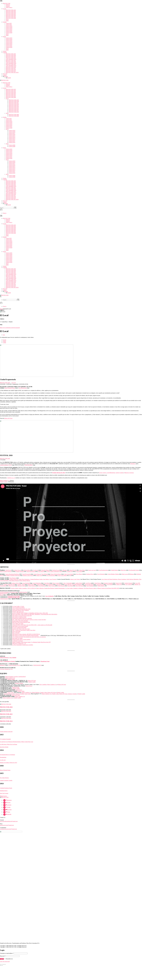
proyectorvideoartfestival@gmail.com (9, 821)
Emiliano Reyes (90, 574)
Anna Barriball (26, 583)
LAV (11, 669)
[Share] (2, 964)
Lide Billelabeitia (111, 472)
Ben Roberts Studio (26, 642)
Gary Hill (137, 583)
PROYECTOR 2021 (11, 16)
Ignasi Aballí (40, 584)
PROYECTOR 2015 (11, 71)
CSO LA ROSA (31, 588)
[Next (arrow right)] (2, 965)
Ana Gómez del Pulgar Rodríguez (109, 579)
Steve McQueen (79, 585)
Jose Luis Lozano (4, 793)
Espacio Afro (15, 629)
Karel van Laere (92, 570)
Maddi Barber (114, 570)
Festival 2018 (12, 131)
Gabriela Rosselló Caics (13, 597)
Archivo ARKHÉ (16, 613)
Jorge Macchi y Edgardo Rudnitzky (73, 584)
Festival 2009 (12, 145)
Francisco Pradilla (20, 693)
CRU (1, 661)
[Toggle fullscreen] (3, 964)
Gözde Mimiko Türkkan (113, 574)
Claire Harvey (97, 583)
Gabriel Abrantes (128, 583)
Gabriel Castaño (119, 472)
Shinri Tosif (39, 575)
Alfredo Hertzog (4, 657)
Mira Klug (123, 570)
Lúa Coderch (128, 584)
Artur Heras (47, 583)
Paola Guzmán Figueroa (5, 571)
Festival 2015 (12, 135)
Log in (2, 958)
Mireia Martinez (36, 692)
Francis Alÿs (119, 583)
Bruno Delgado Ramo (10, 388)
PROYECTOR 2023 (11, 14)
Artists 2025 (9, 23)
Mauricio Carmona (129, 472)
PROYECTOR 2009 (14, 114)
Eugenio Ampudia (108, 583)
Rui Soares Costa (13, 592)
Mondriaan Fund (45, 661)
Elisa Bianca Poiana (13, 580)
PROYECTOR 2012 (14, 109)
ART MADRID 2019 (11, 65)
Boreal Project (29, 685)
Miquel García (3, 796)
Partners (8, 6)
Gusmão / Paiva (21, 584)
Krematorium (3, 757)
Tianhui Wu (69, 571)
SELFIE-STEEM (4, 747)
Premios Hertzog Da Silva (58, 472)
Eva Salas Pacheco (4, 777)
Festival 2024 (9, 27)
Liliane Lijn (119, 584)
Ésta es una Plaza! (16, 614)
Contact (5, 75)
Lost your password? (5, 961)
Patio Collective (40, 588)
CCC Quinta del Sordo (17, 636)
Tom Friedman (89, 585)
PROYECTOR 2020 (11, 18)
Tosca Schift (79, 571)
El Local (14, 382)
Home (1, 308)
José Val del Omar (89, 584)
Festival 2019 (12, 130)
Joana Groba (10, 692)
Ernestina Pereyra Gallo (14, 596)
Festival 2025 (9, 26)
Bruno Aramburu (122, 579)
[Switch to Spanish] (8, 77)
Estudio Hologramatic (60, 588)
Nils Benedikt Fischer (134, 570)
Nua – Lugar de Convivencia (19, 630)
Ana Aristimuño (49, 596)
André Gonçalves (23, 592)
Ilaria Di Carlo (73, 570)
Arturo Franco (37, 574)
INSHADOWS (3, 593)
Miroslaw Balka (21, 585)
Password (2, 956)
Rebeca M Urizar (32, 680)
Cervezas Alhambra (4, 669)
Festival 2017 (12, 133)
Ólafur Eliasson (32, 585)
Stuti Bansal (41, 571)
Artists (4, 342)
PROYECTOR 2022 (11, 15)
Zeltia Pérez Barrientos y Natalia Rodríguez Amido (31, 579)
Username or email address (6, 953)
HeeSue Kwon (55, 570)
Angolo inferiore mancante (6, 731)
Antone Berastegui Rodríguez (12, 574)
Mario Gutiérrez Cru (5, 480)
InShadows (133, 463)
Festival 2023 (9, 28)
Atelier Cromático (22, 588)
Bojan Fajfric (27, 570)
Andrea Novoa (17, 570)
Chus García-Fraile (68, 574)
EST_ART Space (16, 619)
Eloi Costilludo (43, 684)
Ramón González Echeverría (13, 575)
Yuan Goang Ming (62, 575)
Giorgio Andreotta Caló (9, 584)
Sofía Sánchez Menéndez (132, 579)
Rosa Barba (70, 585)
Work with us (9, 7)
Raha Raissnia (61, 585)
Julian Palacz (82, 570)
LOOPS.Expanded (4, 592)
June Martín (46, 579)
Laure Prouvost (100, 584)
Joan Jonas (58, 584)
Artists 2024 (9, 24)
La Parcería (15, 640)
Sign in (4, 213)
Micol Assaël (12, 585)
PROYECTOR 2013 (14, 108)
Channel (5, 52)
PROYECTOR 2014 (14, 106)
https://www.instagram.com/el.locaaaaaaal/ (10, 327)
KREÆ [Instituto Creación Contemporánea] (15, 676)
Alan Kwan (8, 570)
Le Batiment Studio (36, 642)
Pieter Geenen (51, 585)
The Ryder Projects (16, 610)
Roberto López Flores (28, 575)
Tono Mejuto (44, 574)
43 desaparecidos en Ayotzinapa (7, 754)
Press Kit (5, 73)
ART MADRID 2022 (11, 59)
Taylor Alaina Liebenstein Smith (54, 571)
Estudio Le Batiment (78, 588)
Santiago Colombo (72, 693)
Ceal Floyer (88, 583)
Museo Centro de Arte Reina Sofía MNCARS (108, 588)
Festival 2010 (12, 142)
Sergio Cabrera (102, 472)
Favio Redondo (100, 574)
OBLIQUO (15, 643)
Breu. (13, 632)
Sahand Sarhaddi (20, 571)
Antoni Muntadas (37, 583)
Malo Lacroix (125, 574)
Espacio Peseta (15, 639)
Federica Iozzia (15, 687)
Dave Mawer (79, 574)
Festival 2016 (12, 134)
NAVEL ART (15, 611)
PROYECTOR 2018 (11, 67)
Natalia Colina (21, 691)
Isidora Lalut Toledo (75, 579)
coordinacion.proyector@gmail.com (8, 829)
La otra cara (3, 760)
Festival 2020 (9, 32)
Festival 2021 (9, 31)
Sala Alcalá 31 (15, 615)
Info (4, 334)
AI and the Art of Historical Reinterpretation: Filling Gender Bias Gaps (16, 741)
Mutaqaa (132, 574)
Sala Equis (14, 626)
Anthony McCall (16, 583)
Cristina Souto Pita (13, 579)
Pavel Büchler (42, 585)
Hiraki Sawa (31, 584)
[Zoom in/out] (5, 964)
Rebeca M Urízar (8, 418)
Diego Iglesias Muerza (25, 580)
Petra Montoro (12, 578)
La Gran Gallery (69, 588)
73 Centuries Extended (5, 739)
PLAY (10, 465)
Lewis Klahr (109, 584)
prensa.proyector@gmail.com (7, 825)
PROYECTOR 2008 (14, 116)
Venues (4, 51)
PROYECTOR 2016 (11, 69)
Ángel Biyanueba (26, 574)
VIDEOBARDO (28, 465)
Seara (13, 631)
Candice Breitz (78, 583)
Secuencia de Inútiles (17, 618)
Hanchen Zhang (45, 570)
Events (4, 8)
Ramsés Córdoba (19, 683)
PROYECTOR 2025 (11, 10)
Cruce (13, 607)
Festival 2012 (12, 139)
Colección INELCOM (17, 625)
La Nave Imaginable (17, 644)
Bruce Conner (56, 583)
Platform (8, 4)
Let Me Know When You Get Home (8, 744)
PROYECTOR (6, 3)
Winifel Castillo (3, 481)
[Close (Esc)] (0, 964)
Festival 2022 (9, 30)
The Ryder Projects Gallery (90, 588)
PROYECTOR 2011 (14, 110)
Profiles (5, 22)
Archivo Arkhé (14, 588)
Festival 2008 (12, 146)
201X (7, 19)
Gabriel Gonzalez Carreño (6, 780)
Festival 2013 (12, 138)
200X (7, 20)
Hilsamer (64, 570)
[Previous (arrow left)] (0, 965)
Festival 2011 (12, 141)
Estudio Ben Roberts (49, 588)
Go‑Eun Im (35, 570)
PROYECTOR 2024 (11, 12)
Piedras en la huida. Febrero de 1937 (8, 762)
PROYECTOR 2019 (11, 64)
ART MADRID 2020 (11, 63)
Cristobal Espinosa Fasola (6, 788)
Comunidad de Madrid (9, 661)
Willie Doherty (101, 585)
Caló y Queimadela (67, 583)
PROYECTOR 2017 (11, 68)
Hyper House (15, 621)
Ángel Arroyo (19, 689)
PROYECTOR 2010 (14, 112)
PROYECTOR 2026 (5, 382)
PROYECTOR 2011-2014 (12, 72)
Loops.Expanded (4, 465)
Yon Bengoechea (23, 388)
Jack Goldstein (49, 584)
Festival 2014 (12, 137)
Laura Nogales (52, 579)
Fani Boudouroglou (103, 570)
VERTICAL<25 (11, 477)
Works (4, 36)
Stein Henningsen (31, 571)
